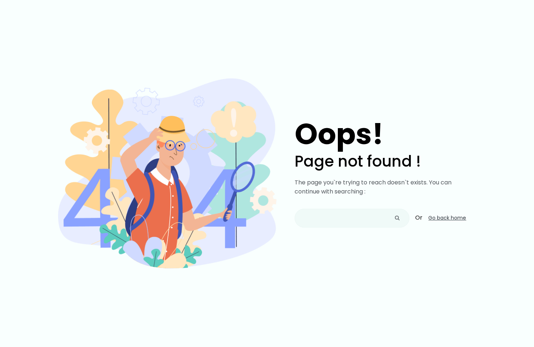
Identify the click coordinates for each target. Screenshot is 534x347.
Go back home (447, 217)
